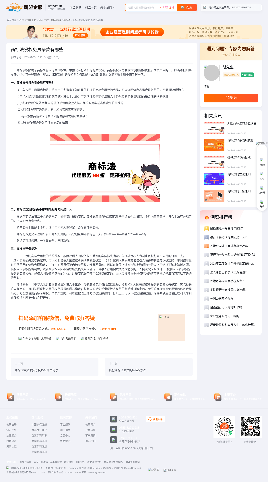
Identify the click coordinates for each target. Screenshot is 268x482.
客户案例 (90, 435)
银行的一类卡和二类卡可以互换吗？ (233, 254)
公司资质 (90, 430)
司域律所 (80, 462)
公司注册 (11, 424)
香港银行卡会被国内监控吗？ (229, 289)
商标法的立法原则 (239, 174)
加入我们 (90, 440)
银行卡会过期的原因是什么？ (229, 237)
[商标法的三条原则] (215, 196)
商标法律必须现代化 (240, 140)
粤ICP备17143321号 (55, 468)
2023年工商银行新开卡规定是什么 (232, 263)
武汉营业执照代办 (113, 462)
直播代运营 (25, 462)
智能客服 (158, 419)
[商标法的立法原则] (215, 179)
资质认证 (11, 446)
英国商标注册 (39, 451)
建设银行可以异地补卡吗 (226, 307)
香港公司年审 (39, 435)
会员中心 (65, 435)
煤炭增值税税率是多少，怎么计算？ (233, 324)
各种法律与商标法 (239, 157)
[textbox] (141, 7)
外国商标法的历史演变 (242, 123)
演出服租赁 (56, 462)
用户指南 (65, 430)
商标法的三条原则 (239, 191)
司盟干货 (91, 7)
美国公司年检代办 (221, 298)
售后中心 (65, 440)
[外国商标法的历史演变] (215, 128)
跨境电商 (11, 440)
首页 (21, 20)
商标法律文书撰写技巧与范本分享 (36, 370)
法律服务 (11, 435)
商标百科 (56, 20)
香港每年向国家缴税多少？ (227, 281)
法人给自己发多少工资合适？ (229, 272)
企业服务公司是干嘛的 (224, 316)
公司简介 (90, 424)
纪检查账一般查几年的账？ (227, 228)
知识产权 (43, 20)
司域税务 (68, 462)
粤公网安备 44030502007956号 (26, 468)
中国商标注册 (39, 424)
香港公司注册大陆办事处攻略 (229, 246)
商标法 (67, 20)
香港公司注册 (39, 446)
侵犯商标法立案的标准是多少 (128, 370)
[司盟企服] (171, 470)
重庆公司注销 (41, 462)
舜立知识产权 (94, 462)
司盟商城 (75, 7)
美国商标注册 (39, 440)
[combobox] (141, 7)
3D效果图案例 (132, 462)
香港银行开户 (39, 430)
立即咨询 (231, 97)
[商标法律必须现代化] (215, 145)
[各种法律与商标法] (215, 162)
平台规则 (65, 424)
